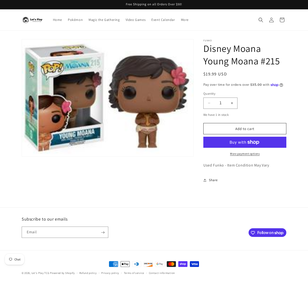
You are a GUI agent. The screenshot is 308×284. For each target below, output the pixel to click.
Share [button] (213, 180)
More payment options (245, 153)
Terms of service (134, 272)
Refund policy (87, 272)
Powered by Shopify (62, 273)
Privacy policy (110, 272)
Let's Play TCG (41, 273)
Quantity (209, 94)
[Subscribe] (102, 232)
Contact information (162, 272)
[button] (261, 20)
